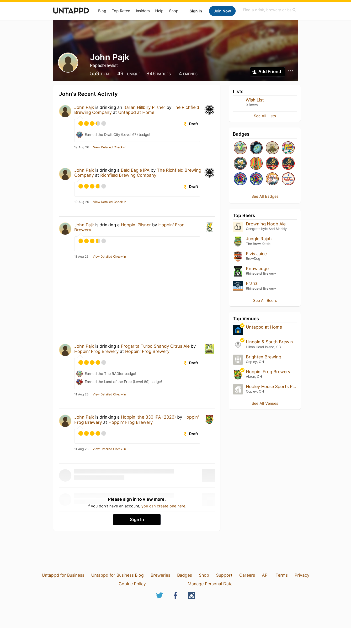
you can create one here (163, 506)
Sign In (196, 11)
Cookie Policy (132, 583)
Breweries (160, 575)
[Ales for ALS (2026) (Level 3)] (240, 163)
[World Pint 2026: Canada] (240, 179)
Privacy (302, 575)
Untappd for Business (63, 575)
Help (159, 10)
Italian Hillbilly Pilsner (144, 107)
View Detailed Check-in (109, 147)
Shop (173, 10)
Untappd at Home (136, 112)
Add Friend (269, 71)
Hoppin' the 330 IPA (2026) (148, 417)
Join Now (222, 11)
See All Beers (265, 300)
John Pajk (84, 107)
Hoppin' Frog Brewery (96, 351)
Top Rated (121, 10)
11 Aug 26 (81, 256)
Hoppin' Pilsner (136, 224)
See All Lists (265, 115)
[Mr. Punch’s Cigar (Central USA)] (288, 163)
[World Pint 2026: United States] (256, 179)
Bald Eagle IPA (135, 170)
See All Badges (264, 196)
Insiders (143, 10)
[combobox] (270, 10)
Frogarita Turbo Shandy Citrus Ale (155, 346)
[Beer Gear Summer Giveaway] (272, 179)
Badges (184, 575)
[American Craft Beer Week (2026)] (288, 179)
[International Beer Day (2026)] (256, 148)
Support (224, 575)
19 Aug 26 (81, 147)
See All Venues (265, 403)
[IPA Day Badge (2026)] (272, 148)
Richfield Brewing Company (128, 175)
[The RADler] (240, 148)
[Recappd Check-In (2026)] (288, 148)
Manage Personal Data (210, 583)
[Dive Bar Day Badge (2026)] (256, 163)
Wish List (255, 99)
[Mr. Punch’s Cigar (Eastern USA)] (272, 163)
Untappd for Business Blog (117, 575)
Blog (102, 10)
